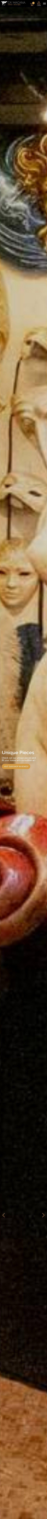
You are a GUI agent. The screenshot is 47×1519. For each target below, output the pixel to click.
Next (43, 1215)
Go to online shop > (14, 766)
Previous (3, 1215)
